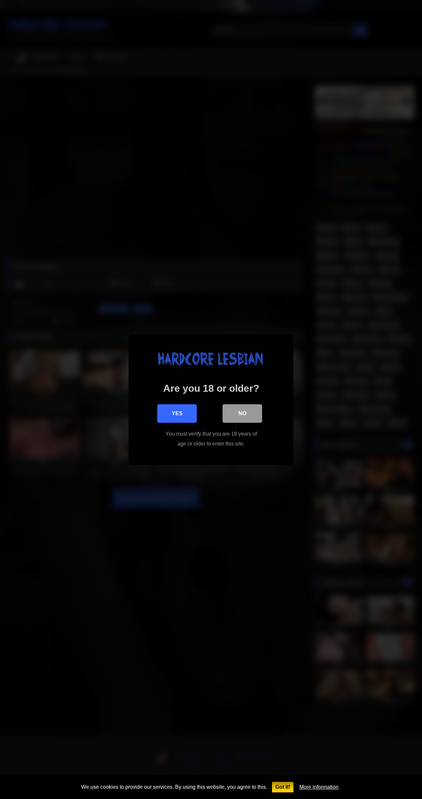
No (242, 413)
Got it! (282, 787)
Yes (177, 413)
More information (319, 787)
